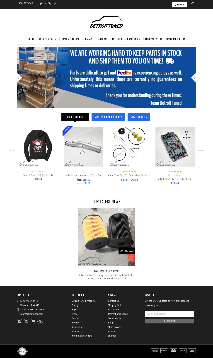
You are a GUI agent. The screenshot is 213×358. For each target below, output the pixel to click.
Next (193, 77)
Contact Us (113, 300)
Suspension (133, 39)
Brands (111, 331)
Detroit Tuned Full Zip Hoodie (37, 175)
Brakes (88, 39)
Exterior (102, 39)
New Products (139, 117)
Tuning (65, 39)
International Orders (172, 39)
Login (40, 3)
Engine (75, 39)
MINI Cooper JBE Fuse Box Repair (175, 178)
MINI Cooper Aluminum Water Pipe (83, 175)
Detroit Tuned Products (42, 39)
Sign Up (52, 3)
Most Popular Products (108, 117)
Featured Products (75, 117)
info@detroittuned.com (31, 313)
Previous (19, 77)
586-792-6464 (26, 3)
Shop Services (115, 326)
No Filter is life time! (106, 271)
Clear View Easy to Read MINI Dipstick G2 (130, 175)
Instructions (114, 309)
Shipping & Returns (117, 305)
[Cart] (192, 3)
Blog (110, 322)
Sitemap (112, 335)
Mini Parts (151, 39)
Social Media (114, 318)
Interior (117, 39)
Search (180, 4)
